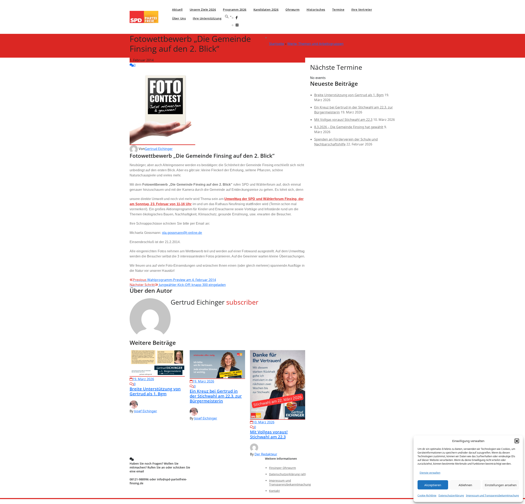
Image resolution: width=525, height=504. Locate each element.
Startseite (276, 43)
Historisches (316, 9)
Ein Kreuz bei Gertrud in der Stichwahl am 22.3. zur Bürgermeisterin (216, 396)
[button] (517, 441)
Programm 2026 (235, 9)
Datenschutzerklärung (451, 495)
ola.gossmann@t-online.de (182, 232)
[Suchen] (228, 16)
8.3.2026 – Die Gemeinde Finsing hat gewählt (348, 127)
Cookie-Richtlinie (427, 495)
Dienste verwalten (430, 472)
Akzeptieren (432, 485)
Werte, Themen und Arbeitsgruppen (315, 43)
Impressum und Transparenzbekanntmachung (492, 495)
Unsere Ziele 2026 (203, 9)
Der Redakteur (266, 454)
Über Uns (179, 18)
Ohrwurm (292, 9)
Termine (338, 9)
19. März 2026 (143, 379)
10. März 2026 (263, 422)
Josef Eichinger (145, 411)
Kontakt (274, 491)
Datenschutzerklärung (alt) (287, 474)
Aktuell (177, 9)
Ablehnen (465, 485)
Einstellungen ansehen (501, 485)
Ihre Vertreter (361, 9)
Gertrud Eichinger (159, 148)
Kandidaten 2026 (266, 9)
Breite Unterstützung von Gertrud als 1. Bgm (155, 391)
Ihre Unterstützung (207, 18)
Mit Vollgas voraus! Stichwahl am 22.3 (269, 434)
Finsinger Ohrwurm (282, 468)
